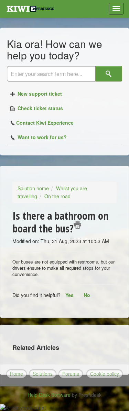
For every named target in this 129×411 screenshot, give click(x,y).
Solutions (43, 373)
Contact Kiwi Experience (45, 122)
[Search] (109, 74)
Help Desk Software (50, 394)
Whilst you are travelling (52, 192)
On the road (57, 196)
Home (16, 373)
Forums (70, 373)
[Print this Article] (77, 225)
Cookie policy (104, 373)
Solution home (33, 188)
